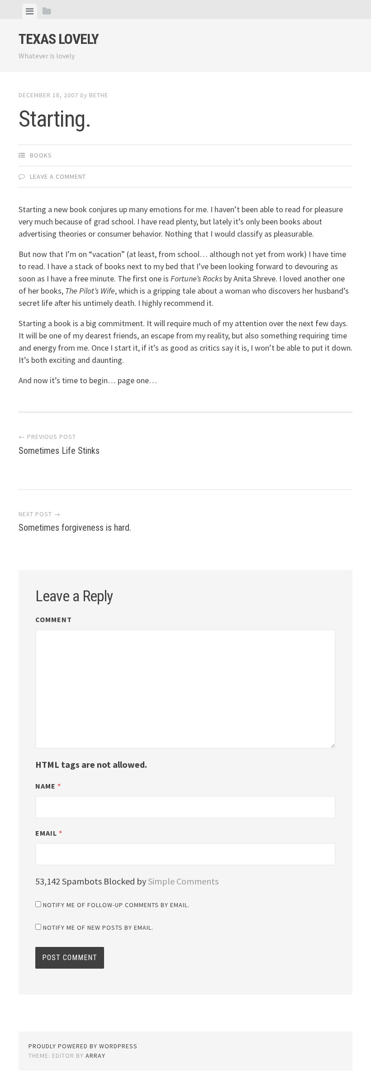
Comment (53, 619)
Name (48, 785)
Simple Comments (183, 881)
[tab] (29, 11)
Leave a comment (58, 176)
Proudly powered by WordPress (83, 1046)
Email (48, 832)
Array (95, 1055)
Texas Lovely (59, 39)
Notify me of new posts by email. (98, 927)
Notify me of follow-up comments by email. (116, 905)
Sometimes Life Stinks (59, 444)
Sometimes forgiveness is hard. (75, 521)
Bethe (98, 95)
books (41, 155)
